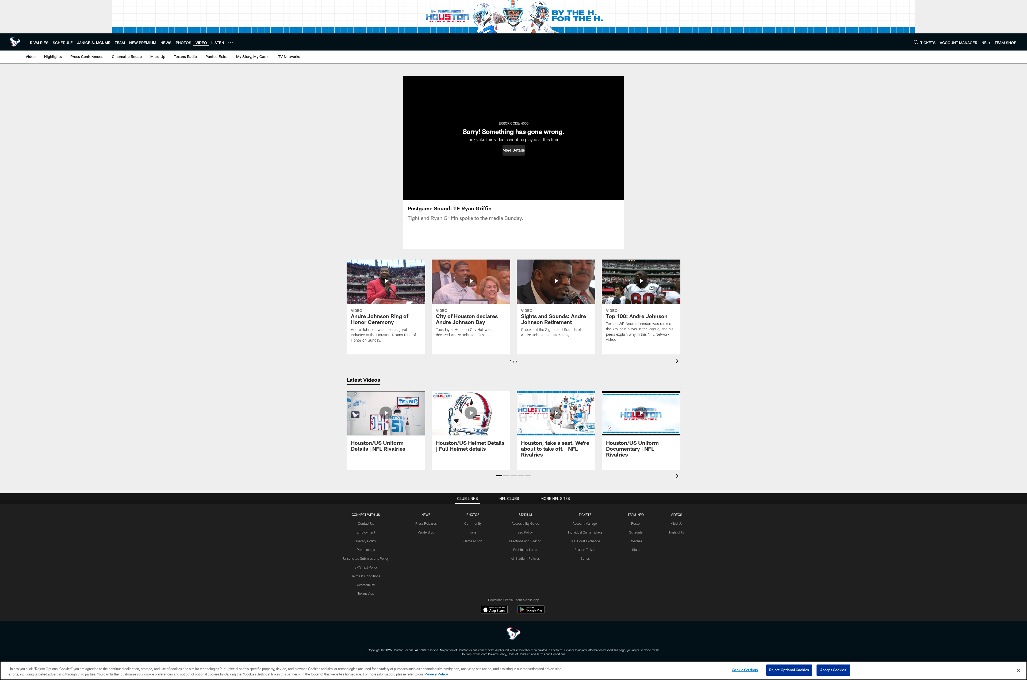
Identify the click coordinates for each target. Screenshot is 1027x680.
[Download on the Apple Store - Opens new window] (494, 610)
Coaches (636, 541)
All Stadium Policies (525, 558)
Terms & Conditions (365, 576)
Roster (636, 523)
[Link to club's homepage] (15, 42)
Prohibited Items (525, 549)
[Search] (916, 42)
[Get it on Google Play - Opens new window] (531, 612)
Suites (585, 558)
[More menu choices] (230, 42)
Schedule (635, 532)
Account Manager (585, 523)
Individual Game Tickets (585, 532)
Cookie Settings (745, 670)
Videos (676, 514)
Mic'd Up (676, 523)
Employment (366, 532)
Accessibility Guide (525, 523)
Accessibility (366, 585)
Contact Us (366, 523)
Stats (635, 549)
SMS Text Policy (366, 567)
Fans (473, 532)
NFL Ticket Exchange (585, 541)
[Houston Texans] (513, 634)
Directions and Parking (525, 541)
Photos (473, 514)
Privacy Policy (366, 541)
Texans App (366, 593)
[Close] (1018, 670)
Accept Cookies (833, 670)
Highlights (676, 532)
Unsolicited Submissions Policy (366, 558)
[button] (514, 150)
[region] (513, 670)
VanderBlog (426, 532)
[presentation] (678, 361)
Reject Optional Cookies (789, 670)
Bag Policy (525, 532)
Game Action (472, 541)
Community (473, 523)
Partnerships (366, 549)
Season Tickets (585, 549)
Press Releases (426, 523)
